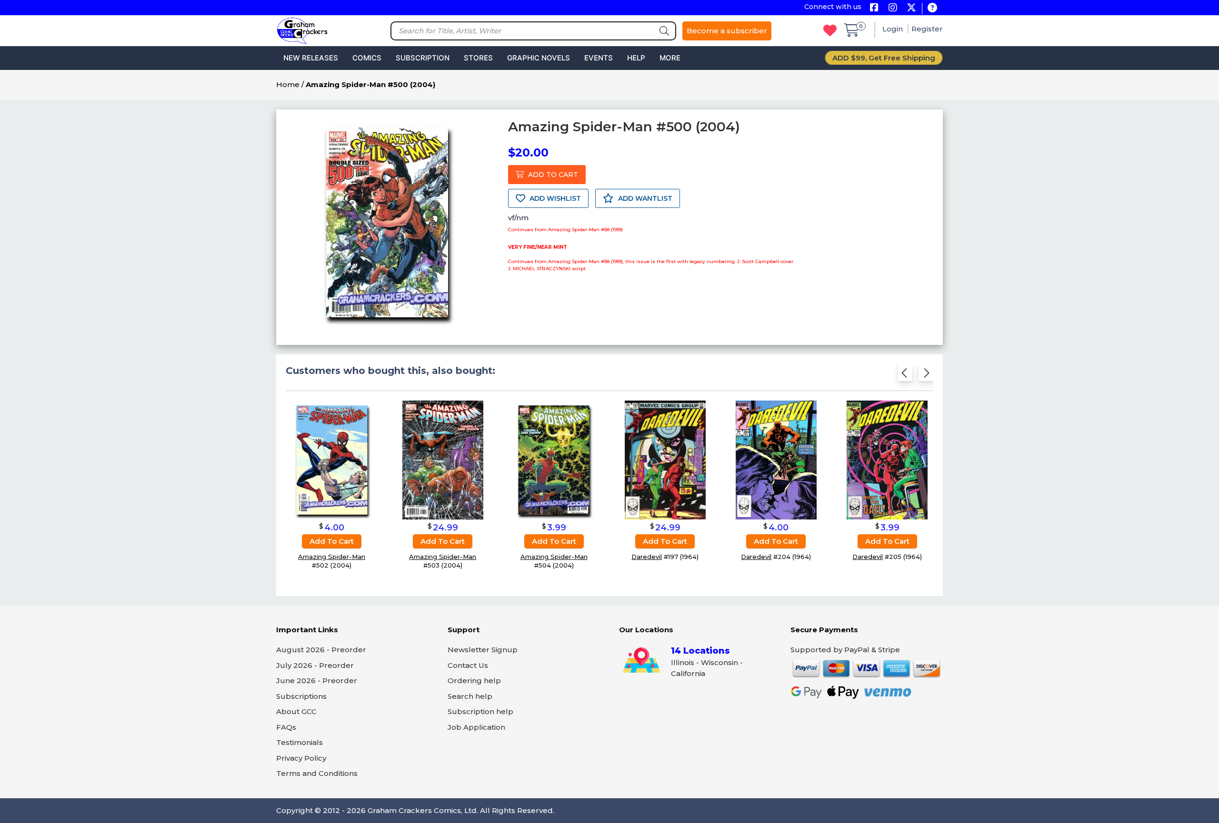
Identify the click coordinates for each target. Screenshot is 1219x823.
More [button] (669, 57)
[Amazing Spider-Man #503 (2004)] (442, 460)
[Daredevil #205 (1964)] (887, 460)
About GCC (296, 711)
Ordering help (474, 680)
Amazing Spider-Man (331, 556)
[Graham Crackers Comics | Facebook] (874, 8)
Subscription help (480, 711)
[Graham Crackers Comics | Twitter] (911, 8)
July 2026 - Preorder (315, 665)
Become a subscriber (727, 30)
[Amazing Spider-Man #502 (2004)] (331, 460)
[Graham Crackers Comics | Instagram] (893, 8)
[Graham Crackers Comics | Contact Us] (932, 8)
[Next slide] (926, 375)
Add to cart (332, 541)
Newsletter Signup (483, 649)
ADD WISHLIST (554, 198)
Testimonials (299, 742)
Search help (470, 696)
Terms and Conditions (317, 773)
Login (893, 28)
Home (288, 84)
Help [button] (636, 57)
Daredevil (646, 556)
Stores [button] (478, 57)
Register (927, 28)
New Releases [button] (310, 57)
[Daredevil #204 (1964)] (776, 460)
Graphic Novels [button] (538, 57)
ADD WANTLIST (644, 198)
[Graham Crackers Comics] (302, 29)
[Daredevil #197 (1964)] (665, 460)
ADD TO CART (552, 174)
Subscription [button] (423, 57)
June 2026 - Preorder (316, 680)
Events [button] (598, 57)
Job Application (476, 727)
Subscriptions (301, 696)
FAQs (286, 727)
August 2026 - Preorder (321, 649)
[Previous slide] (905, 375)
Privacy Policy (301, 758)
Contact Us (468, 665)
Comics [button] (366, 57)
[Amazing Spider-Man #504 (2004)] (553, 460)
